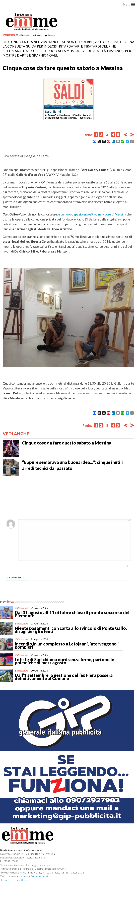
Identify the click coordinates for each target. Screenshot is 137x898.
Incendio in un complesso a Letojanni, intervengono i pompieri (67, 645)
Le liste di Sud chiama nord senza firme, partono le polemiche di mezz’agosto (64, 661)
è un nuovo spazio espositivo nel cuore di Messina (92, 214)
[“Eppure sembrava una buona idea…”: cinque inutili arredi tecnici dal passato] (11, 467)
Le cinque (10, 35)
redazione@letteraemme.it (34, 876)
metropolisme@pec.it (17, 880)
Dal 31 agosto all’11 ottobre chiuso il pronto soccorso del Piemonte (72, 614)
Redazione (39, 35)
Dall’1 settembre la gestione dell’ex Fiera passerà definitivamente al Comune (64, 677)
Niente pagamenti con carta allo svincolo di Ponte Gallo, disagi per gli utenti (71, 630)
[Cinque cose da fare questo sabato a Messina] (11, 448)
